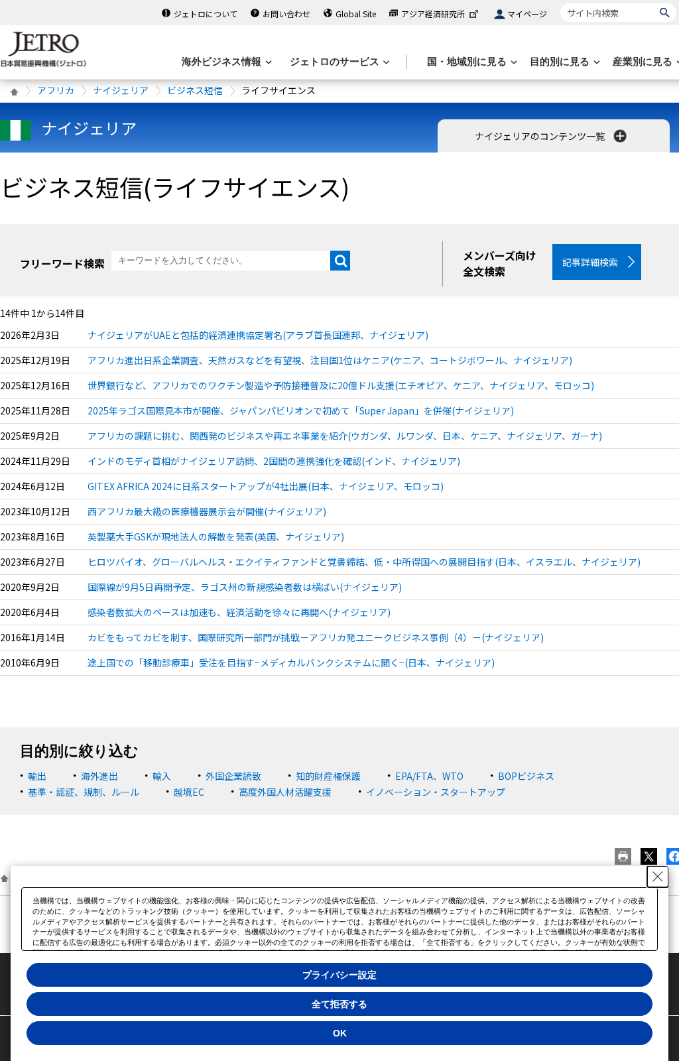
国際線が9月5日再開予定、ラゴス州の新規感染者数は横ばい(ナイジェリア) (245, 586)
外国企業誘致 (233, 775)
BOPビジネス (526, 775)
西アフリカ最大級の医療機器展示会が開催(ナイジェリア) (207, 511)
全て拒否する (339, 1004)
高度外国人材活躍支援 (285, 791)
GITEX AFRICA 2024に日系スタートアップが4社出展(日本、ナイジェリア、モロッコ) (266, 486)
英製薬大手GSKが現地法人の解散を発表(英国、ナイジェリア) (216, 536)
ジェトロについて (205, 13)
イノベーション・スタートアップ (435, 791)
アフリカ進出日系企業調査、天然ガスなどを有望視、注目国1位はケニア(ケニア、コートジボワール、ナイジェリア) (330, 360)
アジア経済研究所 (433, 13)
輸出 (37, 775)
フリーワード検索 (62, 263)
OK (340, 1033)
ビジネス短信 (195, 90)
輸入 (162, 775)
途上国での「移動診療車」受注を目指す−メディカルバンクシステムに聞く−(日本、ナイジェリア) (291, 662)
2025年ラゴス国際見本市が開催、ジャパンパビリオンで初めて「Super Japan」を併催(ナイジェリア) (301, 410)
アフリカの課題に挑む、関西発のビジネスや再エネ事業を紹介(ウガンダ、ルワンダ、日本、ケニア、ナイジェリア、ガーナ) (345, 435)
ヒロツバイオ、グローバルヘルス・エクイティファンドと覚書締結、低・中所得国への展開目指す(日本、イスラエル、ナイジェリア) (364, 561)
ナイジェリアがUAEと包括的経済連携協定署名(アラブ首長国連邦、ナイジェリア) (258, 335)
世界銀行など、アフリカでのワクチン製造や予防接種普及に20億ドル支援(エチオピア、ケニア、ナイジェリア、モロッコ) (341, 385)
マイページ (527, 13)
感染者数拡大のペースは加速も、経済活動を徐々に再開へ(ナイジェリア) (239, 612)
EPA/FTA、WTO (429, 775)
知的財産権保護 (328, 775)
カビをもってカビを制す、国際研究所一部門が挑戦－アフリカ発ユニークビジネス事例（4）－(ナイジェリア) (316, 637)
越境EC (189, 791)
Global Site (356, 13)
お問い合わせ (286, 13)
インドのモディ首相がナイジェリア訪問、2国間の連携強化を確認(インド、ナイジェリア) (274, 461)
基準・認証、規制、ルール (83, 791)
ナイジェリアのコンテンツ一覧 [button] (541, 136)
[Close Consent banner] (657, 876)
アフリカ (55, 90)
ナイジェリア (121, 90)
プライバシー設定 (339, 974)
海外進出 (99, 775)
